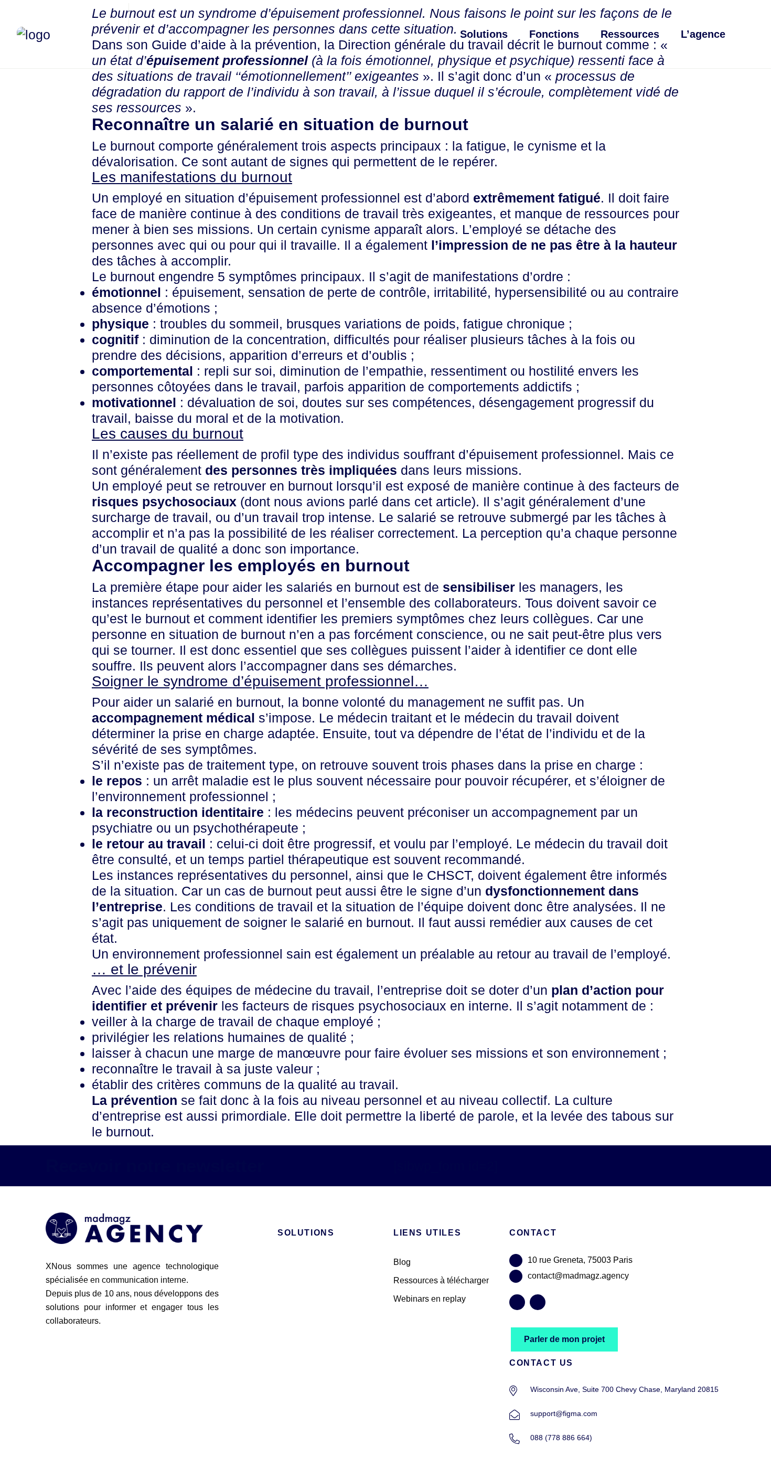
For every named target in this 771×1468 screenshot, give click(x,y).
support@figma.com (563, 1413)
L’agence (703, 34)
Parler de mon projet (564, 1339)
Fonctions (554, 34)
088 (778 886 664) (561, 1437)
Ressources (630, 34)
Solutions (484, 34)
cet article (443, 501)
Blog (402, 1262)
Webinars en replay (429, 1298)
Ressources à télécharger (441, 1280)
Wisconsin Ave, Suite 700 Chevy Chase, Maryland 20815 (624, 1389)
